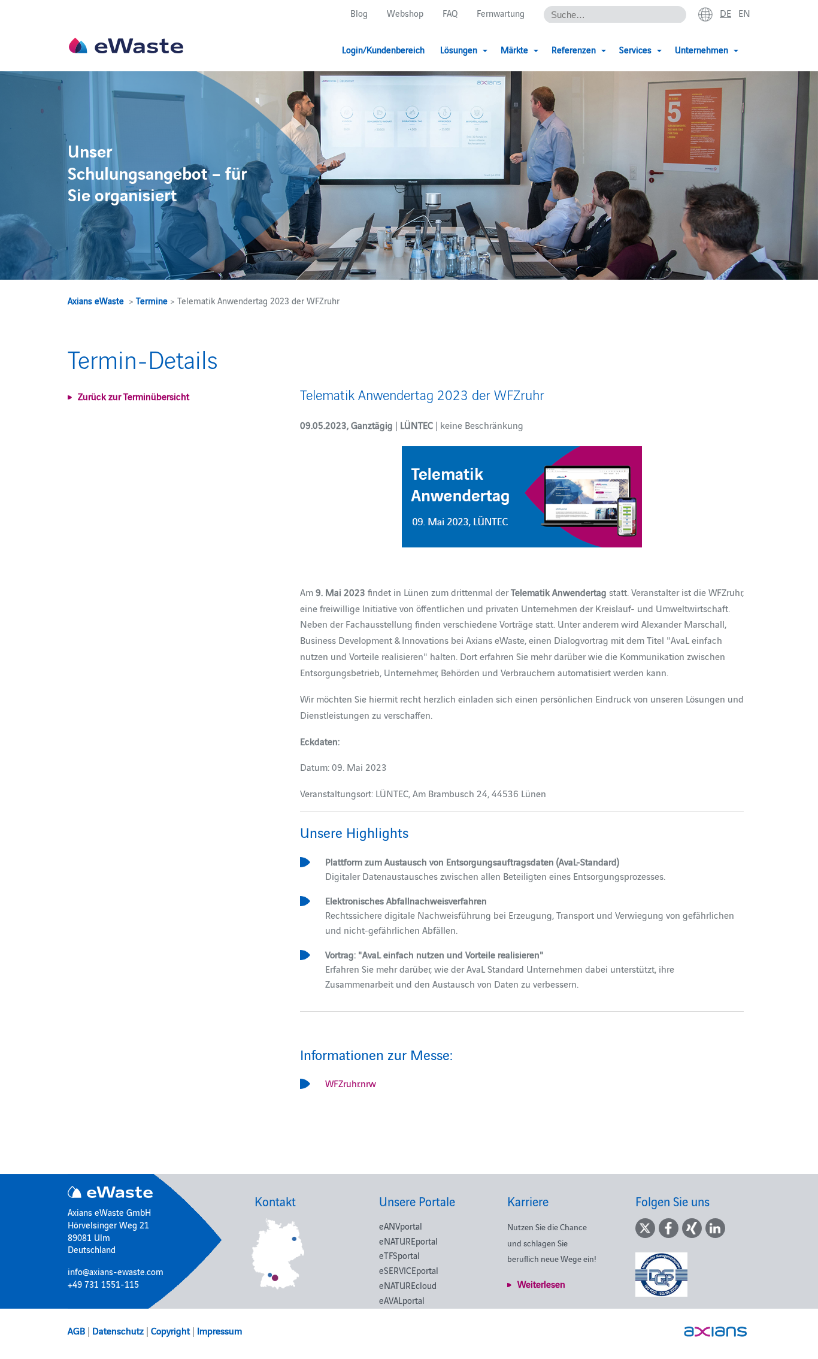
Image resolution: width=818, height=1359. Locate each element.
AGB (76, 1330)
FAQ (450, 13)
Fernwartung (501, 13)
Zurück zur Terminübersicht (133, 395)
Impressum (219, 1330)
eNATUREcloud (408, 1285)
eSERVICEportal (408, 1270)
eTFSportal (399, 1255)
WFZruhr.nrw (350, 1082)
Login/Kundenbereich (383, 49)
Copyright (170, 1330)
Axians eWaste (96, 300)
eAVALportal (402, 1300)
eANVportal (400, 1225)
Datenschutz (118, 1330)
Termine (152, 300)
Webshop (405, 13)
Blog (359, 13)
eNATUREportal (408, 1240)
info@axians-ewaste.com (115, 1271)
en (744, 12)
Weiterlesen (541, 1283)
